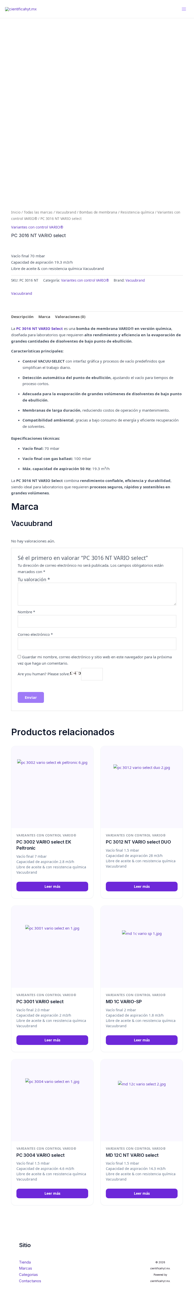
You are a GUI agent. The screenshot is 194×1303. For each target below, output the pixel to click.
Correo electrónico (35, 634)
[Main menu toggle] (184, 9)
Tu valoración (34, 579)
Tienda (25, 1262)
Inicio (15, 212)
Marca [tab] (44, 316)
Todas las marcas (38, 212)
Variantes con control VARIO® (37, 226)
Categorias (28, 1274)
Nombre (26, 611)
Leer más (52, 886)
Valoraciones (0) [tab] (70, 316)
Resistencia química (137, 212)
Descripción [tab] (22, 316)
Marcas (25, 1268)
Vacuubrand (66, 212)
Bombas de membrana (98, 212)
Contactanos (30, 1280)
